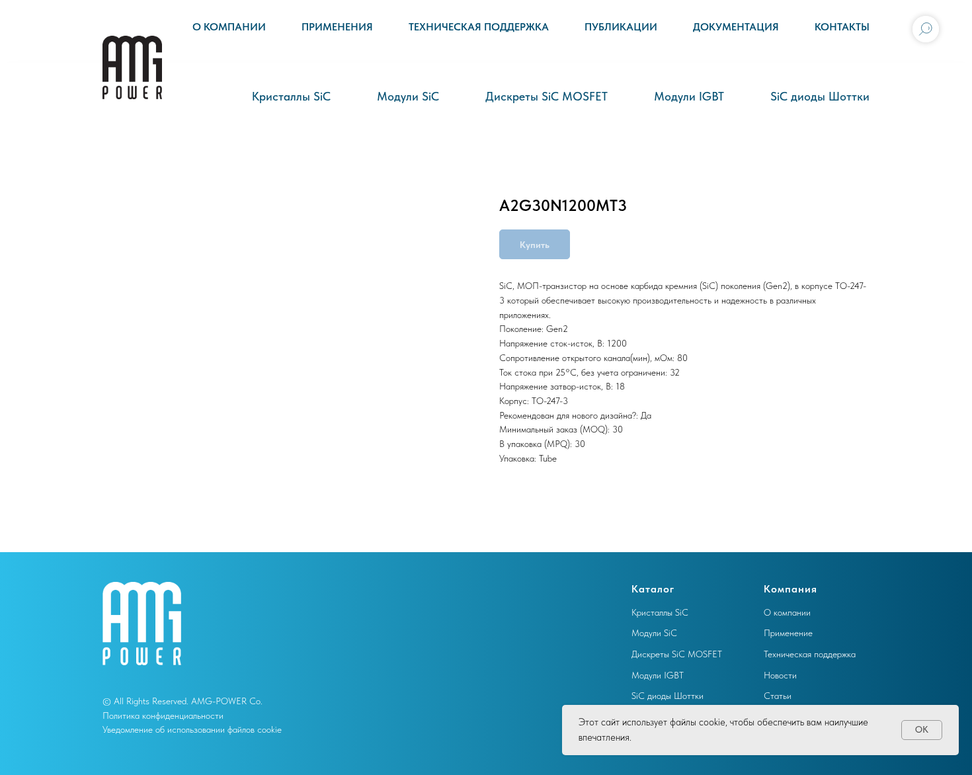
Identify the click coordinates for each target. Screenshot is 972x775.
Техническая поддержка (479, 26)
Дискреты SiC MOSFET (546, 96)
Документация (736, 26)
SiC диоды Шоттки (820, 96)
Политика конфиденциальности (162, 715)
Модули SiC (408, 96)
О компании (229, 26)
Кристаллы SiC (291, 96)
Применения (337, 26)
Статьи (777, 695)
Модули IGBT (689, 96)
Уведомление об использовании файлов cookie (192, 729)
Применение (788, 633)
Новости (780, 675)
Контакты (842, 26)
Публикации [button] (621, 26)
